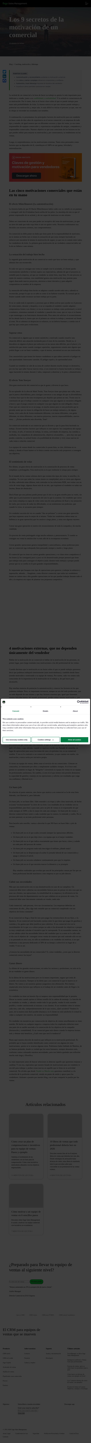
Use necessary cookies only (16, 740)
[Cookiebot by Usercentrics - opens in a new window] (78, 702)
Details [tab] (45, 711)
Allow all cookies (74, 740)
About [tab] (75, 711)
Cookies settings (44, 740)
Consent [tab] (15, 711)
